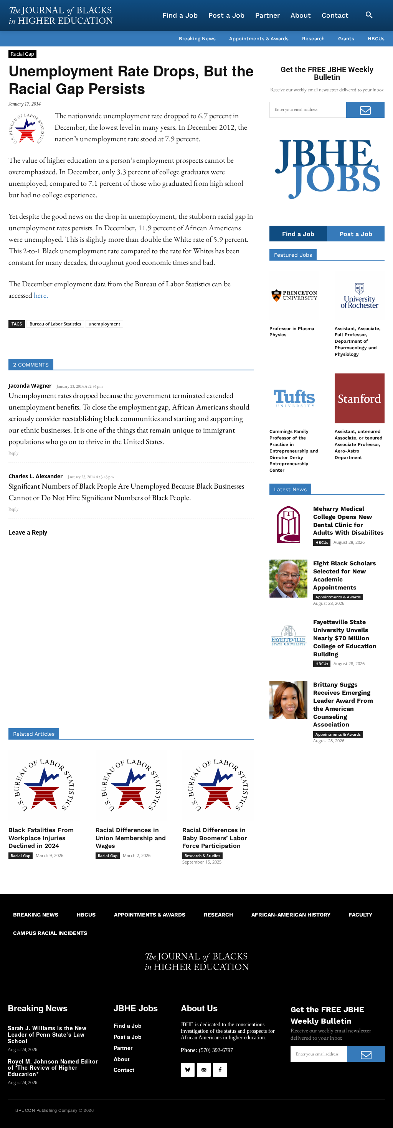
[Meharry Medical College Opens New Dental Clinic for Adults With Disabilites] (288, 524)
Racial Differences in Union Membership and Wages (131, 838)
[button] (369, 15)
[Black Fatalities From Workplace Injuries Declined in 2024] (44, 785)
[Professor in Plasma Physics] (294, 295)
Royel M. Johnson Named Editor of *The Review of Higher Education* (53, 1067)
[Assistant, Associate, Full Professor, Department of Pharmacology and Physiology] (360, 295)
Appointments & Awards (338, 597)
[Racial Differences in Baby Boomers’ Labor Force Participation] (218, 785)
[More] (201, 339)
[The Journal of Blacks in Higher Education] (60, 15)
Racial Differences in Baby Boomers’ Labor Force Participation (214, 838)
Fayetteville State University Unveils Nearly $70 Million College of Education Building (344, 637)
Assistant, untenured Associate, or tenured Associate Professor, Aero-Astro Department (359, 444)
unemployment (104, 324)
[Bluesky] (188, 1070)
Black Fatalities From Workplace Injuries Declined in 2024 (41, 838)
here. (41, 295)
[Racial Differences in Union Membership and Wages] (131, 785)
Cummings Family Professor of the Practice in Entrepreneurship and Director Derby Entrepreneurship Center (294, 451)
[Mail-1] (204, 1070)
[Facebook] (220, 1070)
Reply (13, 453)
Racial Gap (22, 53)
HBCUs (321, 542)
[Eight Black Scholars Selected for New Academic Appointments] (288, 579)
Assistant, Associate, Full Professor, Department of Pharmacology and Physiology (357, 341)
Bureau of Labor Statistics (55, 324)
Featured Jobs (293, 255)
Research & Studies (202, 855)
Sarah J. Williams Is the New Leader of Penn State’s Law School (47, 1034)
